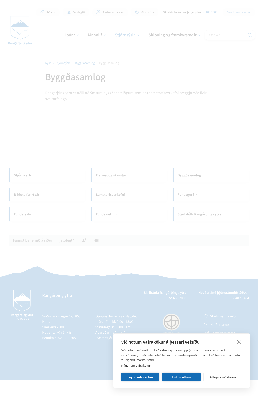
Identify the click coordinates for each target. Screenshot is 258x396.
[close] (239, 341)
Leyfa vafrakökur (140, 377)
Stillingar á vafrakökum (223, 377)
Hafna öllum (181, 377)
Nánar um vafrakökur (136, 365)
